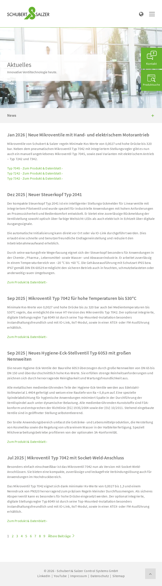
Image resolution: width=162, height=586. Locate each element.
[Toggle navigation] (13, 4)
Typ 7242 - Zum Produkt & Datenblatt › (34, 173)
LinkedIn (43, 576)
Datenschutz (99, 576)
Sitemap (118, 576)
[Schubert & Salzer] (28, 13)
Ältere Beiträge (60, 536)
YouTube (60, 576)
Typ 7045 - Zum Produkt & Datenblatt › (34, 168)
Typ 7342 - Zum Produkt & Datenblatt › (34, 178)
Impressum (78, 576)
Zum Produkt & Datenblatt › (27, 282)
